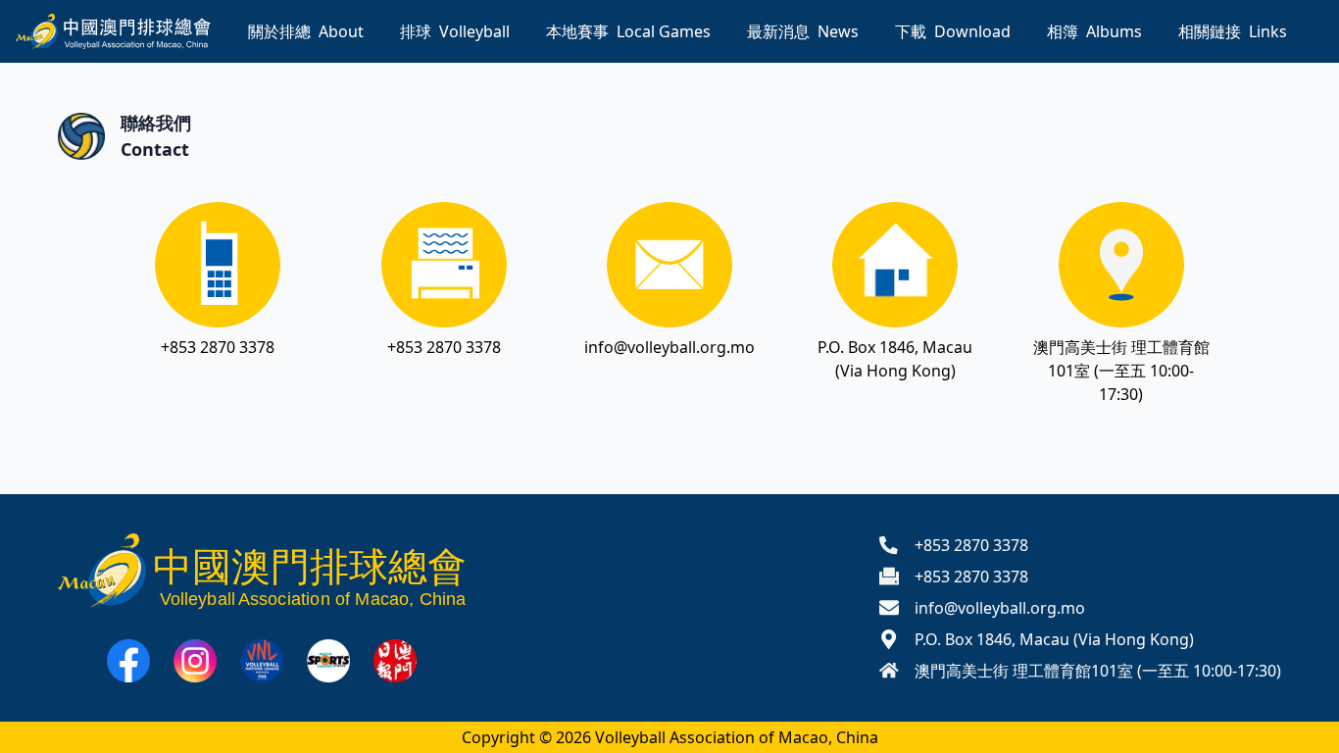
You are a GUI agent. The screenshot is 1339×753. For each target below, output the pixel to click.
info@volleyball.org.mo (669, 347)
